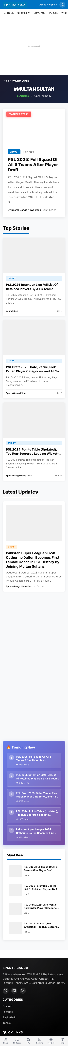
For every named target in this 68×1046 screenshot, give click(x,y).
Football (8, 1011)
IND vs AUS (39, 13)
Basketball (9, 1017)
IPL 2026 (53, 13)
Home (6, 80)
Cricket (7, 1006)
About (42, 4)
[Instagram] (23, 991)
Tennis (7, 1022)
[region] (34, 46)
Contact (53, 4)
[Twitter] (6, 991)
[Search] (62, 5)
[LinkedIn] (14, 991)
